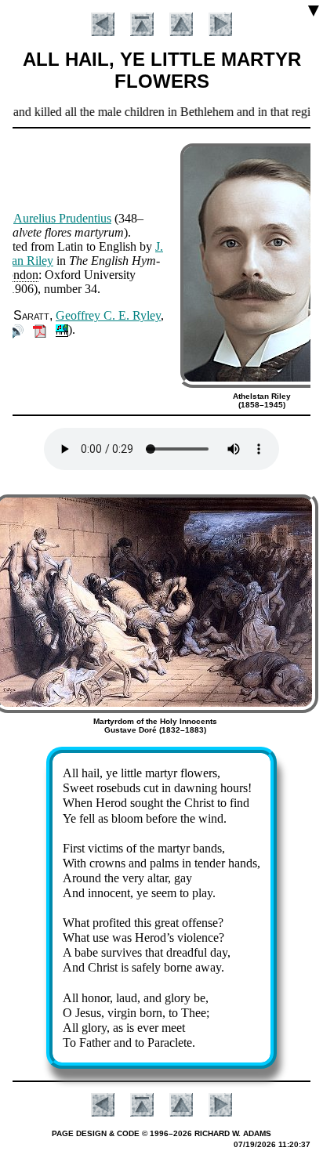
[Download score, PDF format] (39, 329)
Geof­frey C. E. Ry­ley (108, 315)
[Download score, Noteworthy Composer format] (62, 329)
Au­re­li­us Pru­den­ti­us (62, 218)
